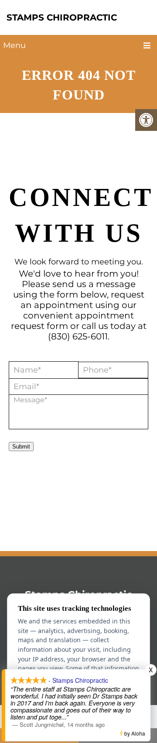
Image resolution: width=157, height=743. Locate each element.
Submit (21, 446)
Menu (14, 45)
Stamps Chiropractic (62, 17)
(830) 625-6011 (78, 336)
